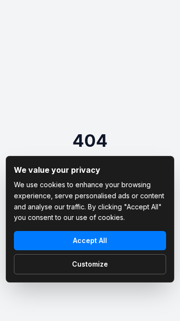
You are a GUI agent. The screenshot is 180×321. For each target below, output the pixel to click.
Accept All (90, 240)
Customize (90, 264)
